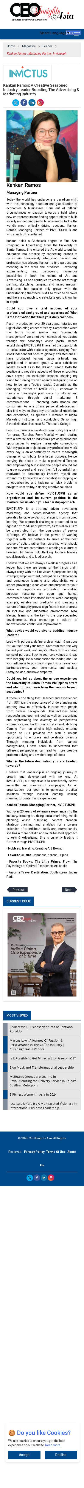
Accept (24, 1455)
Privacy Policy (34, 1152)
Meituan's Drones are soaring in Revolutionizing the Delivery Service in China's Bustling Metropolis (43, 1080)
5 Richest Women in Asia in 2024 (33, 1094)
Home (11, 46)
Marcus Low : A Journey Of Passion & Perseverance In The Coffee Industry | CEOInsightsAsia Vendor (37, 1044)
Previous (19, 890)
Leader (47, 46)
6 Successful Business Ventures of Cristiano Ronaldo (41, 1029)
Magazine (29, 46)
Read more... (53, 1445)
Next (68, 890)
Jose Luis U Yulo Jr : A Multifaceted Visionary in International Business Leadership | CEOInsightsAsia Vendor (43, 1107)
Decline (61, 1455)
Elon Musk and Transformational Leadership (42, 1067)
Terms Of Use (55, 1152)
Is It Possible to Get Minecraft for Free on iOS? (43, 1058)
